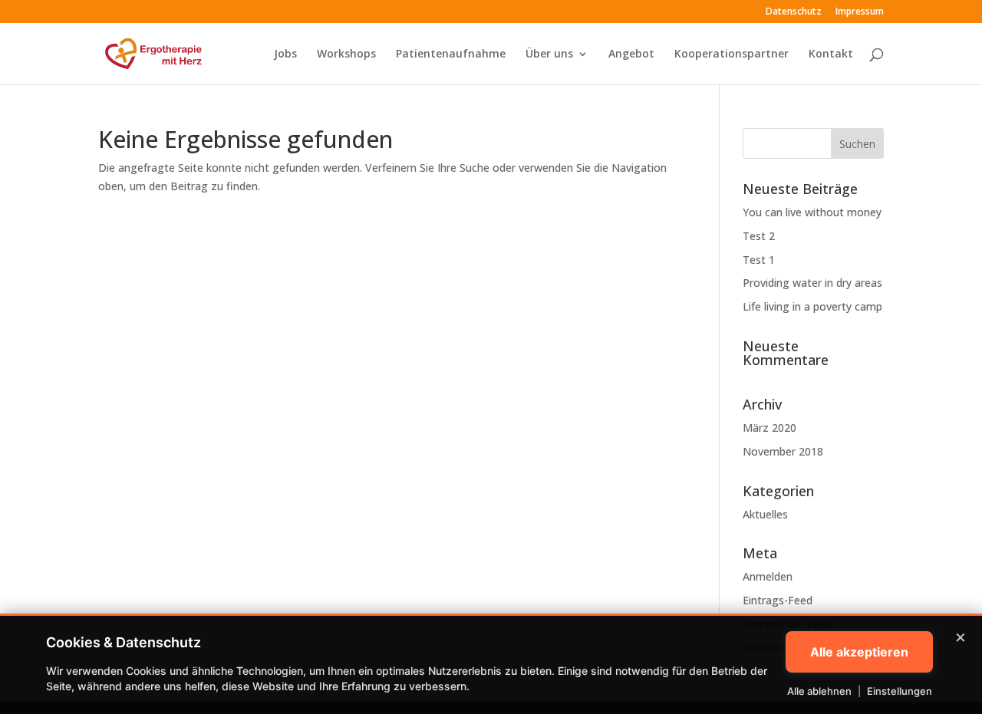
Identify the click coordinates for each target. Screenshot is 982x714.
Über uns (549, 54)
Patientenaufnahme (451, 54)
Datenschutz (794, 12)
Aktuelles (765, 514)
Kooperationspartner (731, 54)
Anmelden (768, 576)
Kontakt (831, 54)
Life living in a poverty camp (812, 306)
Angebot (631, 54)
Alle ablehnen (819, 691)
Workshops (346, 54)
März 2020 (769, 427)
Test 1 (759, 259)
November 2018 (783, 451)
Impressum (859, 12)
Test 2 (759, 236)
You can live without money (812, 212)
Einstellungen (899, 691)
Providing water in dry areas (812, 282)
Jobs (285, 54)
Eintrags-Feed (777, 600)
